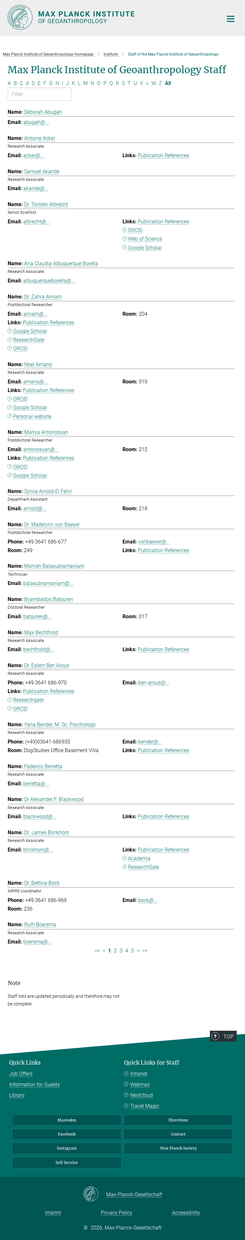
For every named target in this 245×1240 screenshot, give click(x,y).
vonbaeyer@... (154, 542)
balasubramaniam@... (48, 583)
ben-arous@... (153, 683)
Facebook (67, 1134)
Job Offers (21, 1074)
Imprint (53, 1213)
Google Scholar (145, 248)
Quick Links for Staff (151, 1062)
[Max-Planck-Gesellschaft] (94, 1194)
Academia (139, 858)
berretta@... (36, 784)
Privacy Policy (116, 1213)
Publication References (163, 155)
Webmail (140, 1085)
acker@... (33, 155)
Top (228, 1036)
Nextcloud (141, 1095)
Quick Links (25, 1062)
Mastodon (66, 1120)
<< (97, 951)
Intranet (138, 1074)
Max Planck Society (178, 1148)
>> (144, 951)
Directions (178, 1120)
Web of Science (145, 239)
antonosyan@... (41, 449)
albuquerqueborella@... (49, 281)
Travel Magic (144, 1106)
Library (17, 1095)
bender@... (150, 742)
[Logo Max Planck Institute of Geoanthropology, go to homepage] (111, 17)
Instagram (67, 1148)
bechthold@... (38, 649)
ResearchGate (28, 340)
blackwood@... (39, 816)
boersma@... (37, 942)
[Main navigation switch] (230, 18)
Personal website (32, 416)
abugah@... (36, 122)
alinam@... (35, 314)
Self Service (67, 1162)
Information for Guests (34, 1085)
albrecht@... (36, 222)
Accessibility (186, 1213)
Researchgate (28, 700)
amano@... (35, 382)
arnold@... (34, 508)
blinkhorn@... (38, 850)
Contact (178, 1134)
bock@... (148, 900)
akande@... (35, 188)
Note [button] (14, 983)
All (168, 83)
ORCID (135, 230)
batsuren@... (37, 616)
